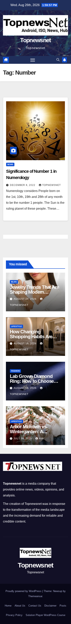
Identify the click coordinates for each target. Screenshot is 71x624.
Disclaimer (50, 605)
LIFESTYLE (16, 326)
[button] (58, 59)
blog (14, 282)
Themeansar (35, 596)
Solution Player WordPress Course (45, 615)
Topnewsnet (35, 40)
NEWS (10, 164)
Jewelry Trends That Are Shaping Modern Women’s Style (34, 292)
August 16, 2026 (25, 388)
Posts (63, 605)
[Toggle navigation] (32, 60)
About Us (20, 605)
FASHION (15, 371)
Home (8, 605)
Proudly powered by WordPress (24, 591)
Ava (41, 438)
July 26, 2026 (23, 438)
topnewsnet (51, 185)
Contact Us (34, 605)
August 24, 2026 (25, 299)
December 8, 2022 (23, 185)
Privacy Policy (14, 615)
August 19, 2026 (25, 343)
